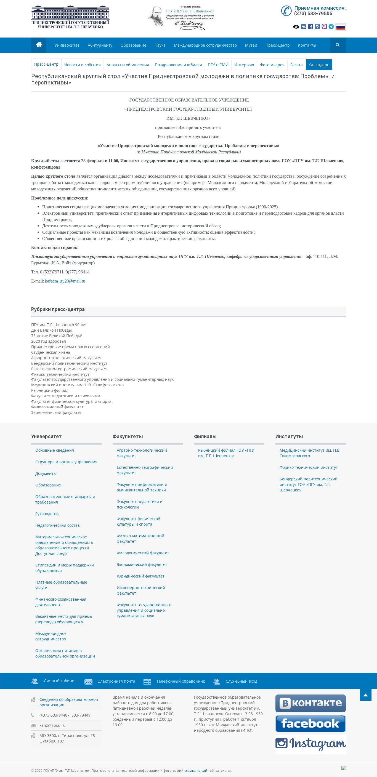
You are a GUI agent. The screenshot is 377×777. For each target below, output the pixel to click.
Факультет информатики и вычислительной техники (142, 487)
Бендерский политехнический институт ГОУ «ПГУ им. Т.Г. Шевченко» (309, 484)
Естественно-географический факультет (69, 368)
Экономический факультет (56, 412)
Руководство (47, 513)
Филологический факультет (57, 406)
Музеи (251, 45)
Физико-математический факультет (140, 538)
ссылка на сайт (196, 770)
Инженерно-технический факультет (141, 590)
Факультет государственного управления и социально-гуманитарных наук (102, 379)
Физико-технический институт (60, 374)
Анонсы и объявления (128, 64)
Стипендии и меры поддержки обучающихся (64, 567)
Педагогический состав (57, 525)
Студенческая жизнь (50, 352)
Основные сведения (54, 450)
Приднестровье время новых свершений (70, 346)
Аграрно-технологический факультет (66, 357)
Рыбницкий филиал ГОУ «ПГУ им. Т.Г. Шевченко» (226, 453)
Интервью (244, 64)
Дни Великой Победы (51, 330)
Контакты (307, 45)
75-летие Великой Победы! (56, 335)
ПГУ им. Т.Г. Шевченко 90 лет (59, 324)
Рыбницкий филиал (49, 390)
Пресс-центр (278, 45)
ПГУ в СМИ (218, 64)
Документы (46, 473)
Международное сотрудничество (205, 45)
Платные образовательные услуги (61, 584)
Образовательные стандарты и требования (65, 499)
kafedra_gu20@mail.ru (65, 281)
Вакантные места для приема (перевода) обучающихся (63, 619)
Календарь (319, 64)
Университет (67, 45)
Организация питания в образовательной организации (65, 653)
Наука (160, 45)
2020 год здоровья (48, 341)
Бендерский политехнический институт (69, 363)
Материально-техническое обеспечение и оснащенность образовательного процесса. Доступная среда (64, 545)
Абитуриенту (100, 45)
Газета (296, 64)
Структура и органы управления (66, 461)
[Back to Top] (365, 695)
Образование (133, 45)
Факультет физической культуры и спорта (71, 401)
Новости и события (82, 64)
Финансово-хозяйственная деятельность (60, 602)
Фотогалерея (272, 64)
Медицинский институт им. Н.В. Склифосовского (77, 384)
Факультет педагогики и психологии (65, 395)
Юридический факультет (140, 576)
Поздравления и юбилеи (178, 64)
